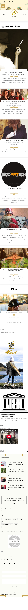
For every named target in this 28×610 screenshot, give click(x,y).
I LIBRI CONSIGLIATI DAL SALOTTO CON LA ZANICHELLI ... (17, 479)
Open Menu (3, 6)
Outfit (11, 524)
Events (21, 521)
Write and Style (5, 526)
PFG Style (13, 592)
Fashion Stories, (7, 146)
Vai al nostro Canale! (6, 428)
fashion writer (5, 524)
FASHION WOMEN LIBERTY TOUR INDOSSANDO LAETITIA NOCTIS (14, 141)
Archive (2, 450)
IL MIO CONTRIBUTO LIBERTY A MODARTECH (14, 189)
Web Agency (9, 594)
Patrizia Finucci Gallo (14, 313)
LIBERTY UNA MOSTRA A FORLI (14, 229)
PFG (8, 74)
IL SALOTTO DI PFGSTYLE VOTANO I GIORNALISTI (14, 102)
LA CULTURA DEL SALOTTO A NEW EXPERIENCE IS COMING (16, 486)
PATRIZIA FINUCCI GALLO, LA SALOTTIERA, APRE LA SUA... (16, 463)
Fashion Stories (17, 105)
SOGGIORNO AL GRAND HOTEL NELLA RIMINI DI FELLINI (14, 270)
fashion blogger (14, 521)
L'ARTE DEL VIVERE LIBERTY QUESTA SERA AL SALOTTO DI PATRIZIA (14, 71)
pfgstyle (14, 519)
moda (16, 524)
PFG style (20, 519)
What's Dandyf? (18, 273)
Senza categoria (5, 521)
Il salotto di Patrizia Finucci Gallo (17, 74)
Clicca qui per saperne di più (14, 322)
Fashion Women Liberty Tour (18, 146)
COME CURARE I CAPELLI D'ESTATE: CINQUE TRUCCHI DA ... (17, 471)
